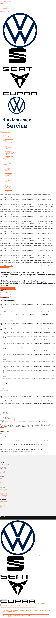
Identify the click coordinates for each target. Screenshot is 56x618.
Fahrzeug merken (3, 289)
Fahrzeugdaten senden (4, 297)
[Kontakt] (13, 606)
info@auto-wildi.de (6, 474)
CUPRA (6, 145)
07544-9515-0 (7, 1)
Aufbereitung (7, 181)
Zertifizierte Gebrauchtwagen (10, 148)
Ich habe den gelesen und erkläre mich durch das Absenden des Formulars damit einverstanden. (24, 421)
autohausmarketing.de (51, 519)
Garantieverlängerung (9, 153)
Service (4, 171)
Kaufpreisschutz (8, 154)
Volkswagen (7, 141)
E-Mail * (2, 416)
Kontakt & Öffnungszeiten (5, 496)
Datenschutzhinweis (11, 421)
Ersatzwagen (7, 176)
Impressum (5, 7)
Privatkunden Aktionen (9, 161)
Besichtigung (4, 412)
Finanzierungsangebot (11, 289)
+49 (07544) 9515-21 (6, 472)
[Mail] (17, 606)
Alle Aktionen (7, 159)
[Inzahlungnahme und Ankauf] (6, 433)
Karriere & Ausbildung (9, 188)
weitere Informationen (6, 413)
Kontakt (6, 191)
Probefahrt (7, 157)
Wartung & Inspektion (9, 175)
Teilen (2, 290)
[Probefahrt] (3, 606)
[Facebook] (28, 606)
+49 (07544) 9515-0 (7, 471)
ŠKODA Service (8, 147)
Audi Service (7, 146)
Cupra (1, 482)
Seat (1, 481)
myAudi (6, 182)
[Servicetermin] (8, 606)
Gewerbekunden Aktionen (10, 162)
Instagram (4, 9)
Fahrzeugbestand (8, 151)
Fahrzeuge (5, 150)
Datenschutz (5, 5)
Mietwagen (7, 178)
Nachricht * (2, 420)
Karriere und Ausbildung (5, 493)
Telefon (3, 417)
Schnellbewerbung (4, 3)
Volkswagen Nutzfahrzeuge (10, 142)
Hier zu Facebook (3, 501)
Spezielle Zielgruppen (9, 156)
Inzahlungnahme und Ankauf (10, 152)
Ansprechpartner (8, 186)
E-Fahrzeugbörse (8, 165)
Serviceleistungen (3, 492)
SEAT (6, 144)
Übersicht (7, 136)
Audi (1, 483)
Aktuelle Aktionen (3, 490)
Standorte (4, 135)
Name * (2, 414)
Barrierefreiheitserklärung (5, 507)
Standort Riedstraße (9, 137)
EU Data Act (2, 509)
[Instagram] (33, 606)
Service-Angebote (8, 174)
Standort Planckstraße (9, 139)
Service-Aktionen (8, 163)
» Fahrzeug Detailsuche (4, 267)
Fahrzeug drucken (11, 288)
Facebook (5, 8)
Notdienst (7, 179)
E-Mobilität (5, 164)
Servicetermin (7, 184)
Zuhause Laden (8, 167)
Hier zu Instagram (3, 502)
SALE (4, 158)
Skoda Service (3, 484)
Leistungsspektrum (8, 173)
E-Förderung (7, 168)
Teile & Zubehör (8, 180)
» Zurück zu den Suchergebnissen (6, 266)
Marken (4, 140)
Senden (2, 427)
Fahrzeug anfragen (4, 288)
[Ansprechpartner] (22, 606)
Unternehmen (5, 185)
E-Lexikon (7, 169)
